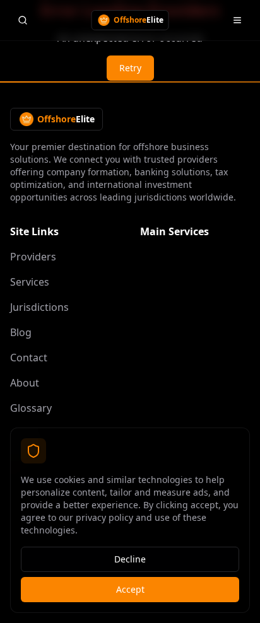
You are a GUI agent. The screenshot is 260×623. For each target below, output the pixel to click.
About (24, 383)
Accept (130, 589)
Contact (28, 357)
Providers (33, 257)
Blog (21, 332)
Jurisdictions (39, 307)
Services (29, 282)
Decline (130, 559)
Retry (130, 68)
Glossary (31, 408)
